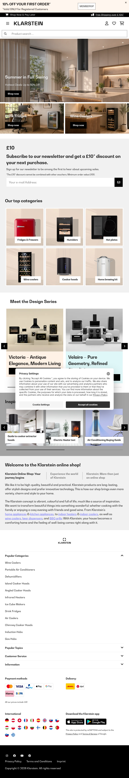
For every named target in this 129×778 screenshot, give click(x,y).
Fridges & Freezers (27, 239)
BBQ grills (56, 518)
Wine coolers (31, 279)
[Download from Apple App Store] (75, 722)
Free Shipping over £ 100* (110, 14)
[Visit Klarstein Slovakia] (51, 720)
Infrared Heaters (15, 597)
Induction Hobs (14, 632)
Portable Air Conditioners (20, 569)
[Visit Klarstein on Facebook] (14, 755)
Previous (4, 346)
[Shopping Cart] (122, 23)
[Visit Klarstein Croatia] (19, 728)
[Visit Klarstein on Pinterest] (29, 755)
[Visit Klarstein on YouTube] (22, 755)
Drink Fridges (13, 611)
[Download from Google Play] (96, 722)
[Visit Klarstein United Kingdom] (45, 720)
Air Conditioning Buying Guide (104, 440)
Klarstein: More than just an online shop (102, 475)
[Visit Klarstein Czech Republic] (57, 720)
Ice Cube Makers (15, 604)
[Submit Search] (5, 34)
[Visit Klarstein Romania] (26, 728)
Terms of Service (89, 734)
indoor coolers (89, 514)
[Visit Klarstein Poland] (13, 728)
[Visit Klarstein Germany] (7, 720)
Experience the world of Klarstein (64, 475)
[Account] (106, 23)
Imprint (61, 761)
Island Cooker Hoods (17, 583)
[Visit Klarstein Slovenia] (7, 735)
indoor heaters (67, 514)
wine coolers (13, 518)
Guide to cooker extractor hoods (22, 438)
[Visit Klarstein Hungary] (7, 728)
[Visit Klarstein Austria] (13, 720)
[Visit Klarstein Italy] (32, 720)
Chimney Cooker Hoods (19, 625)
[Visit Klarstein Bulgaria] (32, 728)
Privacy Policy (72, 734)
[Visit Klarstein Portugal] (57, 728)
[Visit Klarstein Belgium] (45, 728)
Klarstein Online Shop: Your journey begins (23, 475)
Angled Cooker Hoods (18, 590)
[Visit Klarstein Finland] (38, 728)
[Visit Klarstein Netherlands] (51, 728)
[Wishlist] (114, 23)
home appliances (16, 514)
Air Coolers (11, 618)
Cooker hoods (70, 279)
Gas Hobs (11, 638)
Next (124, 346)
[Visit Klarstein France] (26, 720)
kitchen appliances (42, 514)
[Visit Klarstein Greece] (13, 735)
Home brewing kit (108, 279)
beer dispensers (32, 518)
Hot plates (112, 239)
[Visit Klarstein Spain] (38, 720)
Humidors (72, 239)
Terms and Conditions (39, 761)
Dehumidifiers (13, 576)
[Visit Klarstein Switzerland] (19, 720)
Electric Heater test (64, 440)
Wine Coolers (13, 562)
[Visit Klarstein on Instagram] (7, 755)
